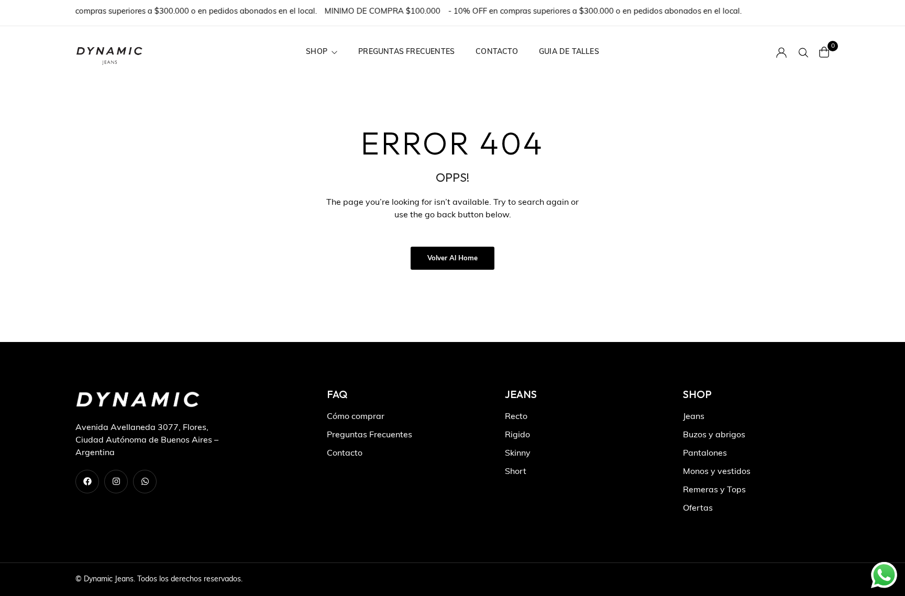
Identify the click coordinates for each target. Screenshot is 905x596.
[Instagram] (116, 481)
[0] (824, 52)
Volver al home (452, 258)
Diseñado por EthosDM (791, 579)
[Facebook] (87, 481)
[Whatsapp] (145, 481)
